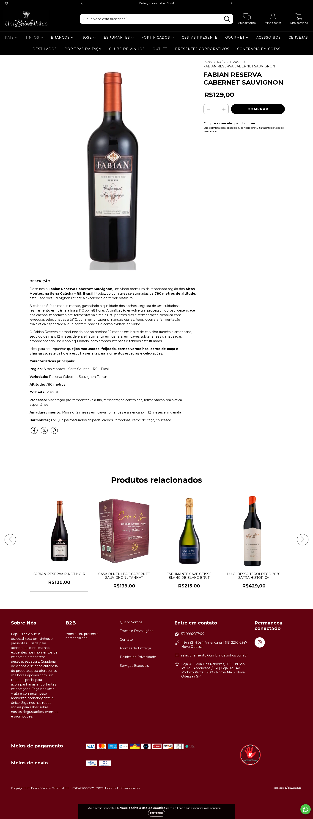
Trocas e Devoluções (136, 631)
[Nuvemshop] (287, 788)
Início (207, 62)
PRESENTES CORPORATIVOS (202, 49)
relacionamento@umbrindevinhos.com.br (214, 655)
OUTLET (160, 49)
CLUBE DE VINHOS (127, 49)
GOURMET (235, 37)
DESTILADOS (45, 49)
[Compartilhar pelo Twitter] (45, 432)
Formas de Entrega (135, 648)
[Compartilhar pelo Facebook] (34, 432)
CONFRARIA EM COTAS (258, 49)
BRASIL (236, 62)
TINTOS (32, 37)
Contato (126, 640)
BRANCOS (61, 37)
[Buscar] (227, 19)
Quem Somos (131, 622)
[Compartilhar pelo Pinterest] (54, 432)
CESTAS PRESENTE (199, 37)
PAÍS (10, 37)
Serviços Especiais (134, 666)
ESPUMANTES (117, 37)
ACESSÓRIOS (268, 37)
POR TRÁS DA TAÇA (83, 49)
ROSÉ (87, 37)
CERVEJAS (298, 37)
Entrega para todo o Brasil (156, 3)
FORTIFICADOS (156, 37)
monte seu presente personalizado (82, 636)
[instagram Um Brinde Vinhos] (6, 3)
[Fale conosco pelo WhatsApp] (305, 809)
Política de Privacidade (138, 657)
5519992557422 (193, 634)
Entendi (156, 813)
